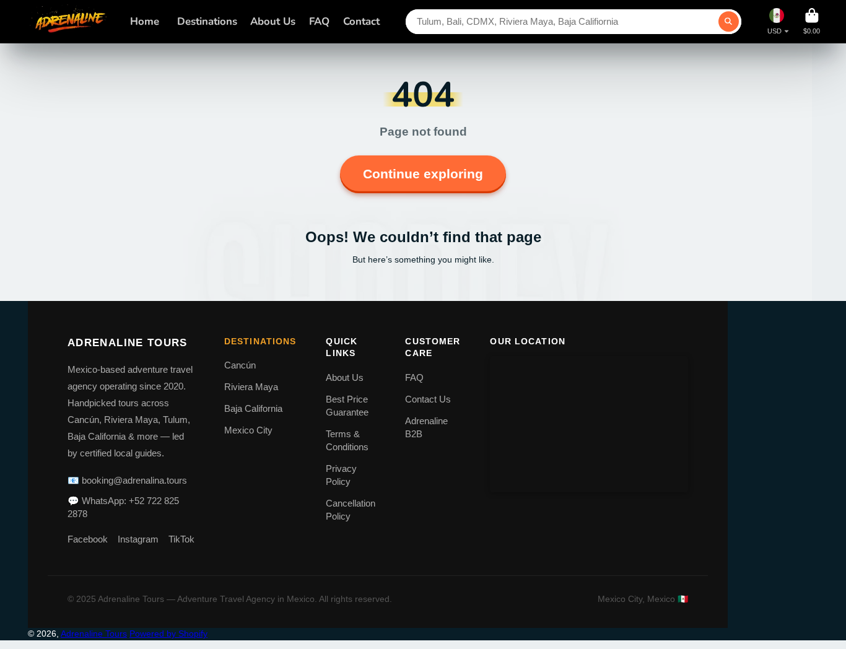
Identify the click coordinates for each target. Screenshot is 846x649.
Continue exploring (423, 174)
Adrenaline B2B (426, 427)
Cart (811, 21)
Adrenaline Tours (94, 633)
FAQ (319, 21)
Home (144, 21)
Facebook (88, 539)
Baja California (253, 408)
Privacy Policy (341, 475)
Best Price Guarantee (347, 405)
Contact (361, 21)
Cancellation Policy (350, 509)
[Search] (728, 21)
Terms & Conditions (347, 440)
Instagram (138, 539)
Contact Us (428, 399)
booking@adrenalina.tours (134, 480)
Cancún (240, 365)
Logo (69, 21)
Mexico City (248, 430)
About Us (272, 21)
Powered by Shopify (168, 633)
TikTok (181, 539)
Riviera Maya (251, 386)
